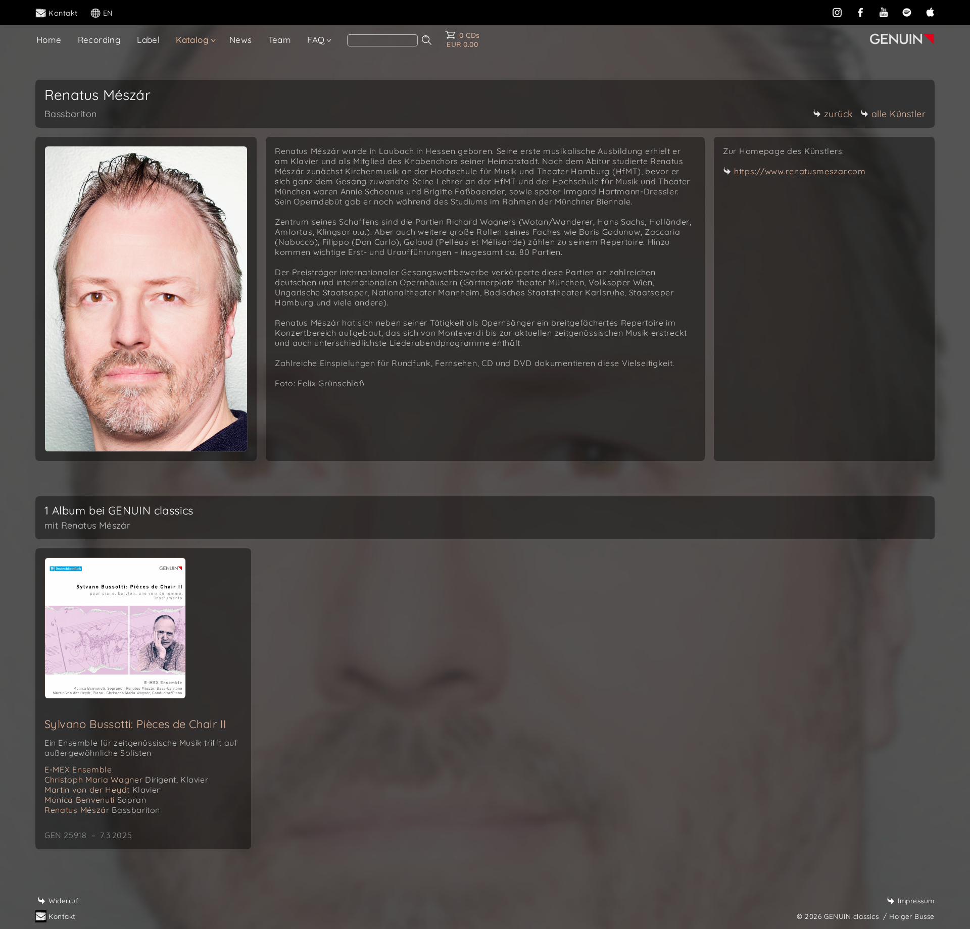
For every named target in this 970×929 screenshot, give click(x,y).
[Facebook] (860, 12)
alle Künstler (898, 114)
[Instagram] (837, 12)
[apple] (930, 12)
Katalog (192, 39)
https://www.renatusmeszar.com (799, 171)
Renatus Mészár (102, 810)
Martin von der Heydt (102, 790)
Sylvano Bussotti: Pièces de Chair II (135, 724)
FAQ (315, 39)
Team (280, 39)
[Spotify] (906, 12)
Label (148, 39)
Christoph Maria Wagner (126, 780)
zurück (838, 114)
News (240, 39)
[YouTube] (883, 12)
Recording (99, 39)
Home (49, 39)
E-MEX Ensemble (78, 769)
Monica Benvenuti (95, 800)
